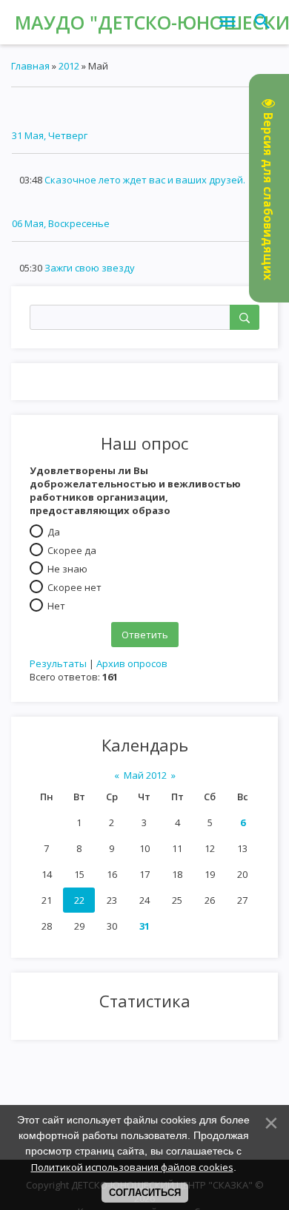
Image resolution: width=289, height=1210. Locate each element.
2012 (69, 65)
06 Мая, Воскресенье (61, 223)
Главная (30, 65)
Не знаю (67, 568)
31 (144, 926)
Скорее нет (74, 587)
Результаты (58, 663)
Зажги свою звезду (89, 267)
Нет (56, 605)
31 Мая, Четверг (49, 135)
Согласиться (145, 1192)
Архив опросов (131, 663)
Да (53, 531)
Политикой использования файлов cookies (132, 1167)
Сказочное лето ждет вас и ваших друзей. (144, 179)
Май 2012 (145, 775)
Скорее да (71, 550)
